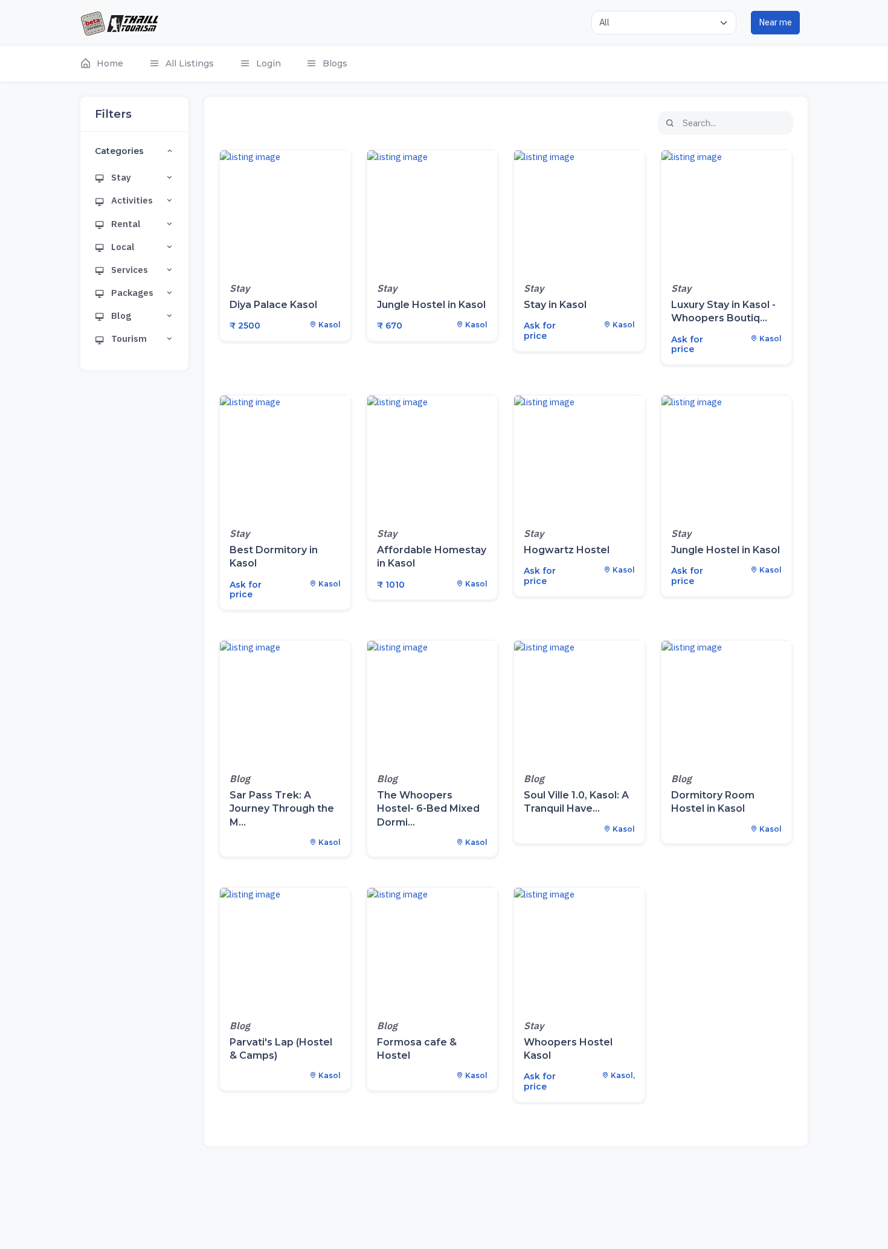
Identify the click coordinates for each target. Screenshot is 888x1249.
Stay (120, 177)
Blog (120, 315)
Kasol (329, 324)
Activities (131, 200)
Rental (125, 224)
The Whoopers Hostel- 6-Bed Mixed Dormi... (428, 808)
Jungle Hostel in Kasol (431, 304)
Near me (775, 22)
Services (128, 269)
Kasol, (622, 1075)
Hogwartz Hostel (567, 550)
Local (122, 246)
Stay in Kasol (555, 304)
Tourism (128, 338)
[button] (108, 64)
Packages (131, 292)
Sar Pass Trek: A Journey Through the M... (282, 808)
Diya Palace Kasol (273, 304)
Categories (119, 151)
